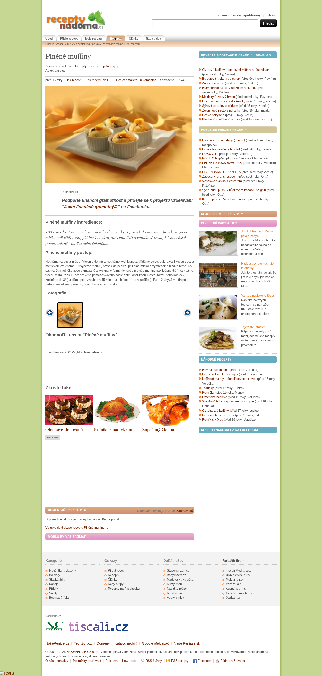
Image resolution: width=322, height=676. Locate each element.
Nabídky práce (177, 588)
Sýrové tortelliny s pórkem (220, 106)
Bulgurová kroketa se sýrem (221, 78)
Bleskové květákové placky (221, 119)
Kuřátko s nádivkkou (113, 429)
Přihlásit (271, 15)
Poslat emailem (126, 80)
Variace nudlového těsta (257, 295)
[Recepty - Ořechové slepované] (69, 423)
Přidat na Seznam (232, 661)
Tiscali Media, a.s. (238, 570)
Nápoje (53, 584)
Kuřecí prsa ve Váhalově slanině (224, 199)
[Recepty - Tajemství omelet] (218, 338)
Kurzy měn (174, 584)
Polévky (54, 575)
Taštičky (208, 388)
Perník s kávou (212, 419)
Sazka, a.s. (234, 597)
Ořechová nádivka (214, 397)
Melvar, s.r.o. (235, 579)
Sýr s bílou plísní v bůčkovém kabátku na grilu (234, 190)
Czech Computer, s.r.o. (241, 593)
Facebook (204, 661)
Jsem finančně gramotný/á (91, 206)
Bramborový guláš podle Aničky (223, 101)
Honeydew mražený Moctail (221, 149)
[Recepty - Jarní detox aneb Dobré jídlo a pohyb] (218, 243)
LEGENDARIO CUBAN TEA (221, 172)
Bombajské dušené (215, 370)
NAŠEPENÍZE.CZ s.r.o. (82, 652)
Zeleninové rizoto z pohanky (221, 110)
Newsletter (129, 661)
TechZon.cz (83, 643)
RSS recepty (180, 661)
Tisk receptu (73, 80)
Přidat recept (69, 38)
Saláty (53, 593)
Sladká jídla (57, 579)
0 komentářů (148, 80)
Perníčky (208, 392)
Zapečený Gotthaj (158, 429)
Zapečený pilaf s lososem (219, 176)
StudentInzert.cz (178, 570)
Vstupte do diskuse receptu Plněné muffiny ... (76, 527)
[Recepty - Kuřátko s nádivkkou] (117, 424)
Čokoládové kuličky (215, 410)
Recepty (115, 38)
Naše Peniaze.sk (187, 643)
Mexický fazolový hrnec (218, 97)
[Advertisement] (85, 473)
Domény (103, 643)
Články (133, 38)
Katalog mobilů (126, 643)
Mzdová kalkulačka (180, 579)
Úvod (49, 38)
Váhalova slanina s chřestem (222, 181)
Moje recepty (94, 38)
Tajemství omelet (253, 327)
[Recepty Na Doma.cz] (75, 29)
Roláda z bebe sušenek (218, 415)
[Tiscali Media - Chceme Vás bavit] (98, 630)
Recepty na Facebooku (124, 588)
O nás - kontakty (56, 661)
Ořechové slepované (64, 429)
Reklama (112, 661)
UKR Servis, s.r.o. (238, 575)
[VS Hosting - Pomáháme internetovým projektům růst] (54, 630)
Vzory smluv (175, 597)
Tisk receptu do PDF (99, 80)
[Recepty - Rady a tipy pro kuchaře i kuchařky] (218, 275)
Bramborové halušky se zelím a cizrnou (229, 88)
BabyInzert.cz (176, 575)
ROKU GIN (209, 154)
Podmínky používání (87, 661)
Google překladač (155, 643)
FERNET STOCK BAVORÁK (222, 163)
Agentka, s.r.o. (236, 588)
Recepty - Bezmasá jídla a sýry (96, 66)
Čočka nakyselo (213, 115)
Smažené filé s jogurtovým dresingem (228, 401)
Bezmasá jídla (59, 597)
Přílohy (54, 588)
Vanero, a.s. (234, 584)
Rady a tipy (153, 38)
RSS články (154, 661)
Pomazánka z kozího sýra (220, 374)
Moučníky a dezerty (62, 570)
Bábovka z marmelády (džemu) (223, 140)
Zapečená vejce (213, 83)
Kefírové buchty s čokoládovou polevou (229, 379)
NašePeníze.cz (57, 643)
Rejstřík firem (176, 593)
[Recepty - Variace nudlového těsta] (218, 307)
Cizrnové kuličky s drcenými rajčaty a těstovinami (236, 69)
